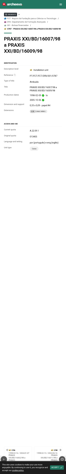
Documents (10, 14)
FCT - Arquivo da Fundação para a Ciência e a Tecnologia (31, 18)
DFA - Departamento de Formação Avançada (26, 22)
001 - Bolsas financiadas (18, 25)
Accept (55, 467)
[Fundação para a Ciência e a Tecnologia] (12, 5)
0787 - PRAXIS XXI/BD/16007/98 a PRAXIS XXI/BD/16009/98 (34, 29)
